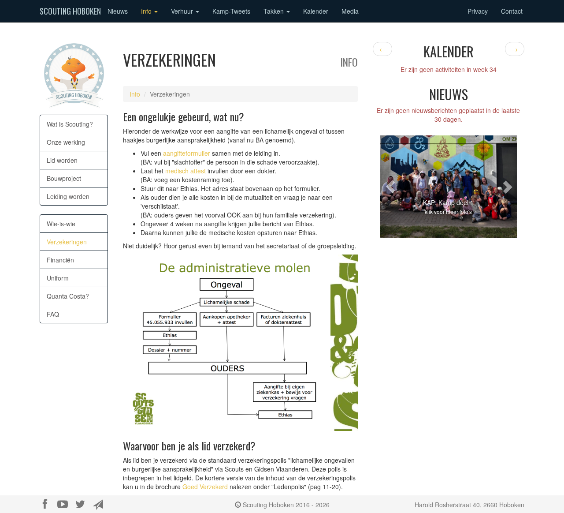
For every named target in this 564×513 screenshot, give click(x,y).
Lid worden (62, 160)
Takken (274, 11)
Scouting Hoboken (70, 11)
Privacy (478, 11)
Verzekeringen (67, 241)
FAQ (53, 314)
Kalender (315, 11)
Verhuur (183, 11)
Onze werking (66, 142)
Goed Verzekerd (205, 486)
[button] (390, 186)
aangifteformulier (186, 153)
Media (350, 11)
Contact (512, 11)
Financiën (60, 259)
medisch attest (185, 170)
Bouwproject (64, 178)
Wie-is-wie (61, 223)
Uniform (58, 277)
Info (147, 11)
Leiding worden (68, 196)
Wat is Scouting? (70, 124)
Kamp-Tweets (231, 11)
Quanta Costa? (68, 296)
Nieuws (118, 11)
